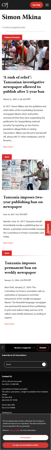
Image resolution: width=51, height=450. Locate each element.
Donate (42, 347)
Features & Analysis (12, 37)
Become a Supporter (22, 348)
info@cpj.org (7, 412)
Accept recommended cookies (25, 445)
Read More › (8, 147)
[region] (25, 432)
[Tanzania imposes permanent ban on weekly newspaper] (25, 292)
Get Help (37, 5)
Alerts (7, 157)
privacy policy (15, 430)
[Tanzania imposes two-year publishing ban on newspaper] (25, 175)
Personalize (25, 438)
